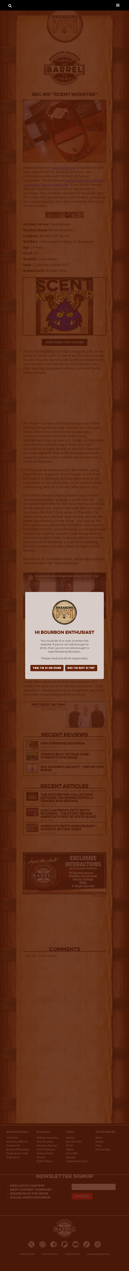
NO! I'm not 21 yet (81, 668)
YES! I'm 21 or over (47, 668)
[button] (118, 5)
